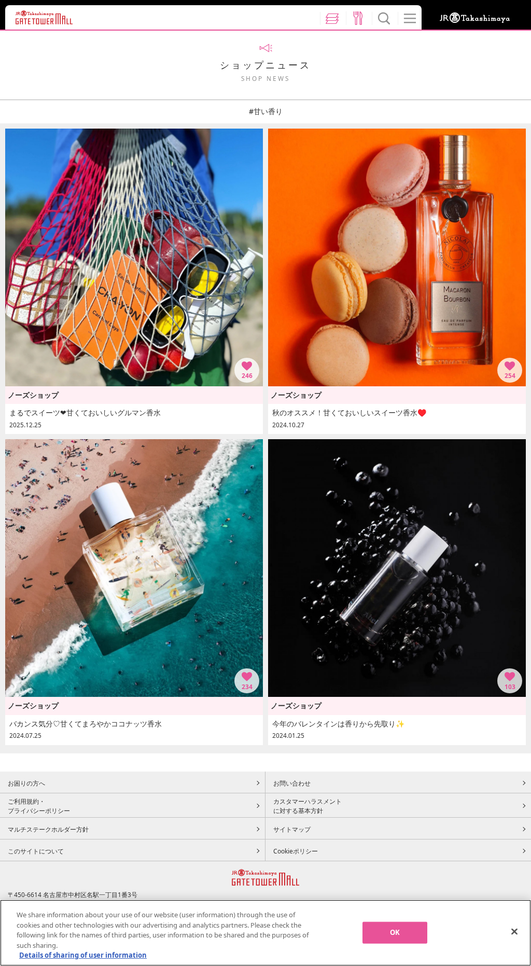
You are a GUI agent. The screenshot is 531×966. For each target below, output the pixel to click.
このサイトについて (36, 851)
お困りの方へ (26, 783)
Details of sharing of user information (83, 955)
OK (395, 932)
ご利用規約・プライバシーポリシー (39, 806)
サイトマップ (292, 829)
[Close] (514, 931)
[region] (265, 933)
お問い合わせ (292, 783)
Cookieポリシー (295, 851)
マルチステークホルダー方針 (48, 829)
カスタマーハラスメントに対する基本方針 (307, 806)
